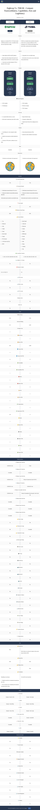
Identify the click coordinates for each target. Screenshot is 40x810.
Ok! (29, 808)
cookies (26, 808)
